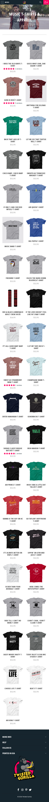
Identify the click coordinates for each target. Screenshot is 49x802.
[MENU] (1, 2)
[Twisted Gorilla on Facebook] (18, 790)
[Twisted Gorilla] (24, 2)
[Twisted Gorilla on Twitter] (30, 790)
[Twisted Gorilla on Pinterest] (26, 790)
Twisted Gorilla (27, 797)
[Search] (40, 2)
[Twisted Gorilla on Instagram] (22, 790)
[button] (8, 69)
